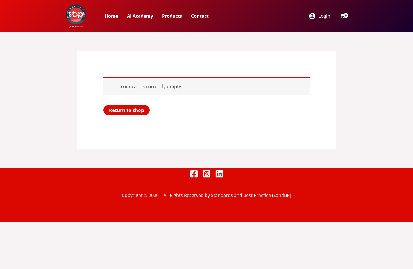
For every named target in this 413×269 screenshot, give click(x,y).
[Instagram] (206, 173)
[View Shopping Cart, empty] (342, 16)
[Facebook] (194, 173)
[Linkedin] (219, 173)
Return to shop (126, 110)
